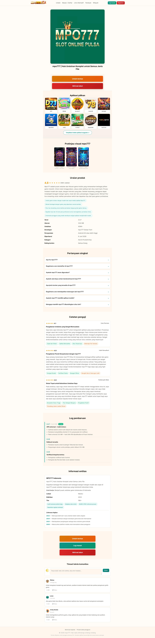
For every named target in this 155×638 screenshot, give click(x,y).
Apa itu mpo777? (52, 260)
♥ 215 (48, 604)
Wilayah (95, 3)
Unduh (58, 3)
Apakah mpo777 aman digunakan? (58, 272)
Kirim (106, 570)
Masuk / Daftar (67, 3)
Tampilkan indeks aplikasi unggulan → (77, 132)
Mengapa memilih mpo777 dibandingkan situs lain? (63, 304)
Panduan (88, 3)
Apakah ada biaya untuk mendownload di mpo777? (63, 279)
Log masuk (112, 2)
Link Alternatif (79, 3)
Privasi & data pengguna (83, 629)
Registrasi (121, 2)
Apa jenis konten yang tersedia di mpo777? (61, 285)
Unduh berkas (77, 79)
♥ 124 (48, 619)
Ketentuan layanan (70, 629)
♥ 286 (48, 590)
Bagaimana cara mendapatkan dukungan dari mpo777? (65, 292)
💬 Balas (54, 590)
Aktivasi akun (77, 86)
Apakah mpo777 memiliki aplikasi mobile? (60, 298)
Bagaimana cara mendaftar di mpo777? (59, 266)
